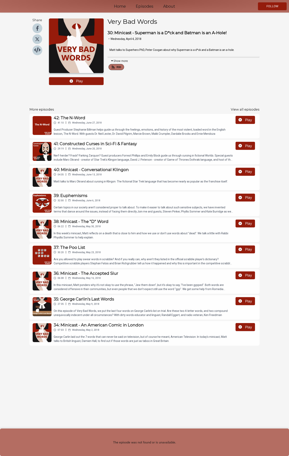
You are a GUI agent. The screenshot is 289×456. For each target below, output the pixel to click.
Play (79, 81)
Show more (120, 60)
